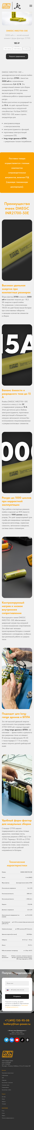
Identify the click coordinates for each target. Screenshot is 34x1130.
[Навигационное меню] (30, 6)
